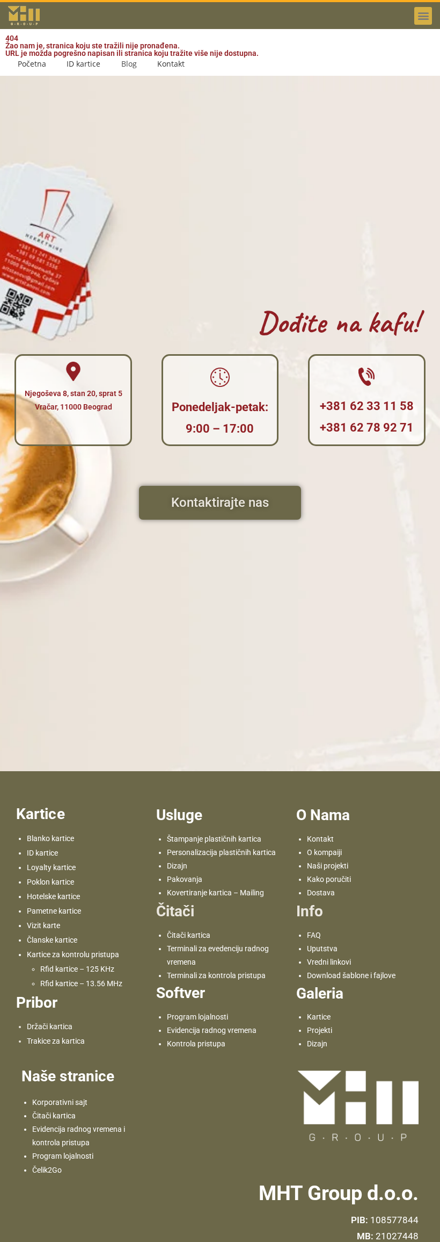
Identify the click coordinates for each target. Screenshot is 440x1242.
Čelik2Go (47, 1170)
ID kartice (42, 853)
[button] (423, 16)
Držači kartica (49, 1026)
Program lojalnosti (197, 1017)
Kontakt (320, 839)
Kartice (319, 1017)
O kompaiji (324, 852)
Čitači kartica (188, 935)
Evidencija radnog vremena (211, 1030)
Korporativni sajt (59, 1102)
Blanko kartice (50, 838)
